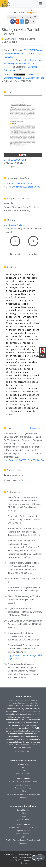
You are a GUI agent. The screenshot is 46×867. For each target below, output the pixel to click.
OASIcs (23, 771)
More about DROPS (23, 752)
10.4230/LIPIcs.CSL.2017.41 (24, 183)
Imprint (27, 860)
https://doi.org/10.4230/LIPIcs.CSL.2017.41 (24, 460)
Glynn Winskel (9, 41)
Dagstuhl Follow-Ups (23, 774)
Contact (24, 863)
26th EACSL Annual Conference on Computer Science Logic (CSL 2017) (23, 53)
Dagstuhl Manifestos (23, 788)
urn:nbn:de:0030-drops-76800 (26, 186)
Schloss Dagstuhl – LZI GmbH (30, 855)
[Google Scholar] (15, 510)
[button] (32, 21)
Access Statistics (16, 225)
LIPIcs (23, 767)
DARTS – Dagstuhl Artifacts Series (23, 782)
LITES (23, 791)
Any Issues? (40, 857)
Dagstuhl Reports (23, 785)
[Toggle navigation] (40, 3)
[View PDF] (23, 122)
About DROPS (15, 860)
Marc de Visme (27, 38)
